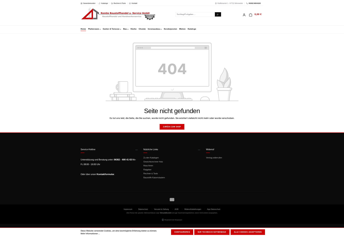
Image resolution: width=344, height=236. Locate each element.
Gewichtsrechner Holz (153, 162)
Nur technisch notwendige (212, 232)
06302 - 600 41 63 (123, 159)
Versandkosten (165, 213)
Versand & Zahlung (161, 209)
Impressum (128, 209)
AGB (176, 209)
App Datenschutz (214, 209)
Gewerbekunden (89, 3)
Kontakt (134, 3)
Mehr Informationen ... (90, 233)
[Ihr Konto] (244, 14)
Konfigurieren (182, 232)
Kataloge (104, 3)
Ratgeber (147, 169)
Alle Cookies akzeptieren (248, 232)
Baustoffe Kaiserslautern (154, 177)
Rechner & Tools (120, 3)
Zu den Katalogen (151, 157)
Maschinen (148, 165)
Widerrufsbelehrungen (192, 209)
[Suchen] (218, 14)
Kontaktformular (105, 174)
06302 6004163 (255, 3)
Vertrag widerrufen (214, 157)
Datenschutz (143, 209)
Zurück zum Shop (172, 127)
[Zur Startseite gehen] (118, 14)
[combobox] (195, 14)
